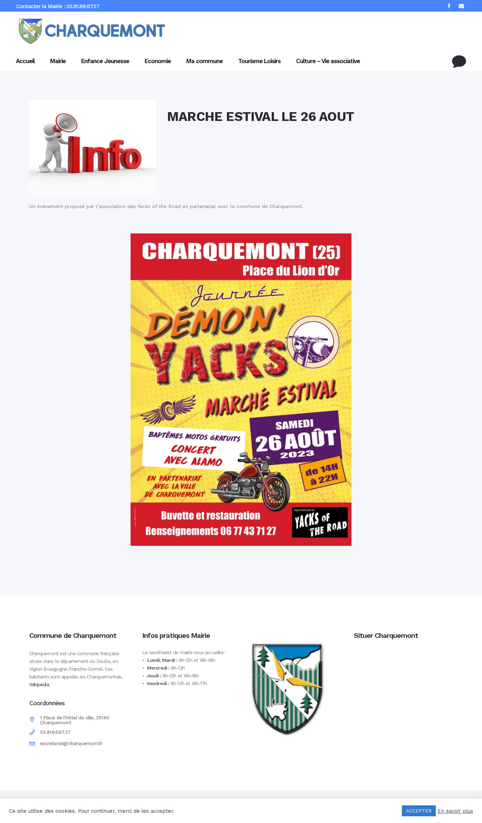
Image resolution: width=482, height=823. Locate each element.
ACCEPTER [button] (419, 810)
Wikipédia (39, 684)
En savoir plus (455, 811)
